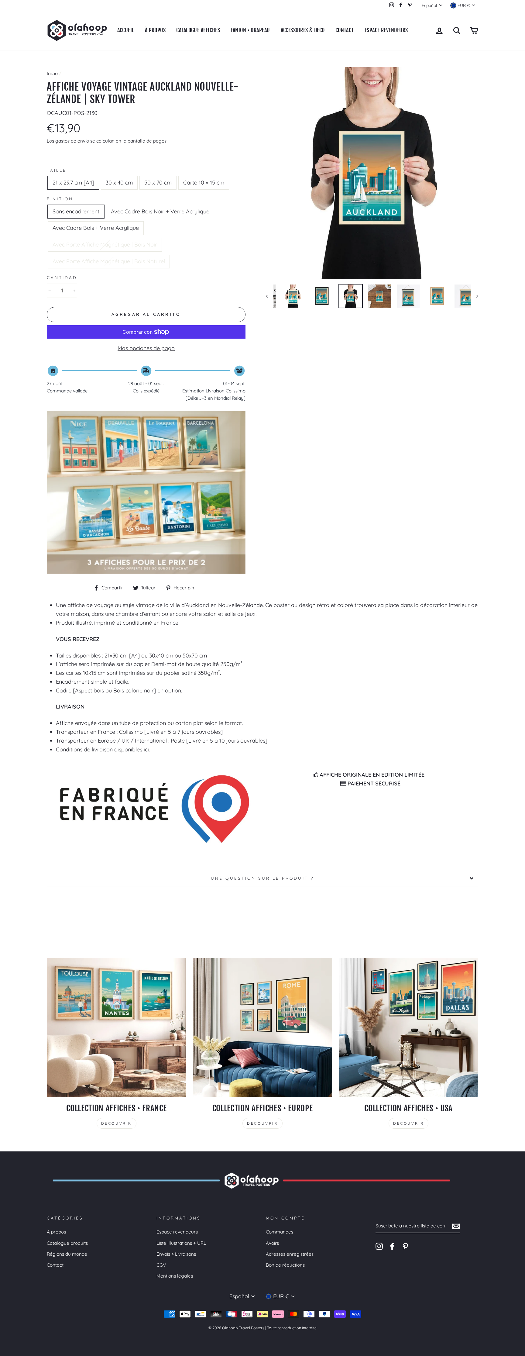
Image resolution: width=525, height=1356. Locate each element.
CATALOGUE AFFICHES (198, 30)
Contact (55, 1265)
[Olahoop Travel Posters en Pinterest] (405, 1246)
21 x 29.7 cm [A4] (73, 182)
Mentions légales (174, 1276)
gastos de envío (72, 141)
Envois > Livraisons (176, 1254)
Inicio (52, 73)
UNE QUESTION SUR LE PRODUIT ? (262, 878)
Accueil (125, 30)
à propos (155, 30)
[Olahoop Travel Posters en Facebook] (392, 1246)
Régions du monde (67, 1254)
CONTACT (344, 30)
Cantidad (62, 277)
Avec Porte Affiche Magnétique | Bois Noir (105, 244)
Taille (57, 170)
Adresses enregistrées (290, 1254)
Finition (60, 198)
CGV (161, 1265)
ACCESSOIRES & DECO (303, 30)
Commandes (279, 1232)
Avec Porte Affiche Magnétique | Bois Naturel (109, 261)
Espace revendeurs (177, 1232)
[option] (372, 173)
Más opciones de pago (146, 348)
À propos (56, 1232)
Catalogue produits (67, 1243)
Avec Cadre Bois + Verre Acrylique (96, 227)
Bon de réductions (285, 1265)
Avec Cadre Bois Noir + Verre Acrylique (160, 211)
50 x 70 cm (158, 182)
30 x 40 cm (119, 182)
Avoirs (272, 1243)
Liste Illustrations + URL (181, 1243)
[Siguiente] (474, 296)
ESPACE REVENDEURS (386, 30)
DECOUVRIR (116, 1123)
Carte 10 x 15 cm (203, 182)
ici (146, 749)
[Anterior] (269, 296)
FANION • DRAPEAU (250, 30)
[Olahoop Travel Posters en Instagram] (379, 1246)
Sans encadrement (76, 211)
